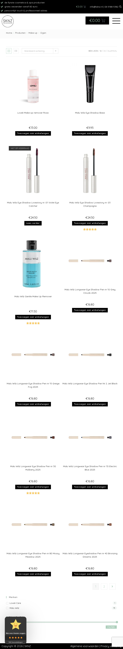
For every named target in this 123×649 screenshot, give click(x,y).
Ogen (43, 33)
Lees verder (33, 223)
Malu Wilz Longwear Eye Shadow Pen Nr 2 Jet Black (89, 383)
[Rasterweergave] (9, 51)
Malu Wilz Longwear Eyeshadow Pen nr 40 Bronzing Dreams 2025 (90, 555)
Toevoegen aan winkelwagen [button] (33, 133)
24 (104, 51)
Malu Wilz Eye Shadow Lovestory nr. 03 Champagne (90, 204)
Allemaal (112, 51)
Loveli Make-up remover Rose (33, 112)
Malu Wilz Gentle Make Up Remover (33, 296)
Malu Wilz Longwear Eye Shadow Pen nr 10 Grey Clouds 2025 (90, 291)
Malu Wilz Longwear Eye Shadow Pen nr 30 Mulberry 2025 (33, 468)
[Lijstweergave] (16, 51)
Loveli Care (15, 603)
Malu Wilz (14, 608)
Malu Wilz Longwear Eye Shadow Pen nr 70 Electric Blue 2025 (90, 468)
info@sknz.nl (96, 6)
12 (101, 51)
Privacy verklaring (111, 646)
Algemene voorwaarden (84, 646)
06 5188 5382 (111, 6)
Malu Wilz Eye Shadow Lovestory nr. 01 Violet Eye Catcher (33, 204)
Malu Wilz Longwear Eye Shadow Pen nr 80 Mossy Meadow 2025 (33, 555)
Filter (111, 627)
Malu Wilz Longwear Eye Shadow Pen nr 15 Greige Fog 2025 (33, 385)
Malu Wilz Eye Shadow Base (90, 112)
